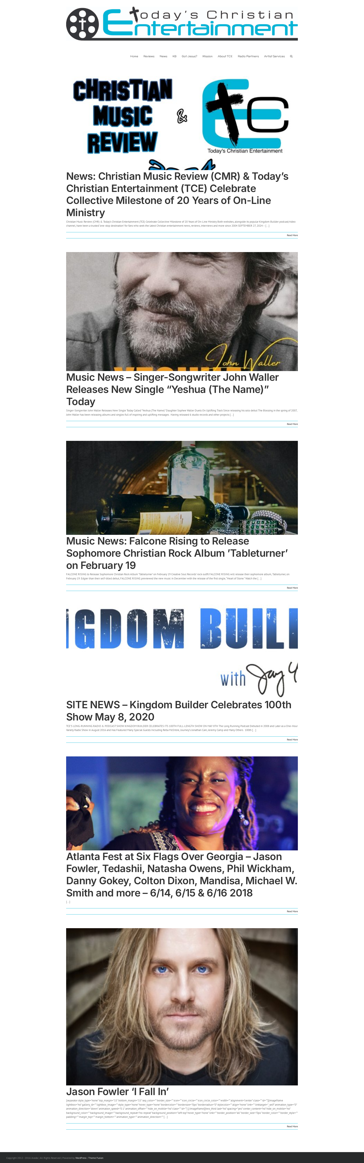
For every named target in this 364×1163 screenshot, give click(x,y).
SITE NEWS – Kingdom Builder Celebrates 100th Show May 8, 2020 (178, 710)
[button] (291, 56)
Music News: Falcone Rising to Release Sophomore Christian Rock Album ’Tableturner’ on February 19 (177, 553)
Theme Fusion (95, 1157)
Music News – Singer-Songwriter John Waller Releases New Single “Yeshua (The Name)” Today (172, 389)
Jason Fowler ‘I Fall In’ (117, 1091)
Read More (292, 235)
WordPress (80, 1157)
